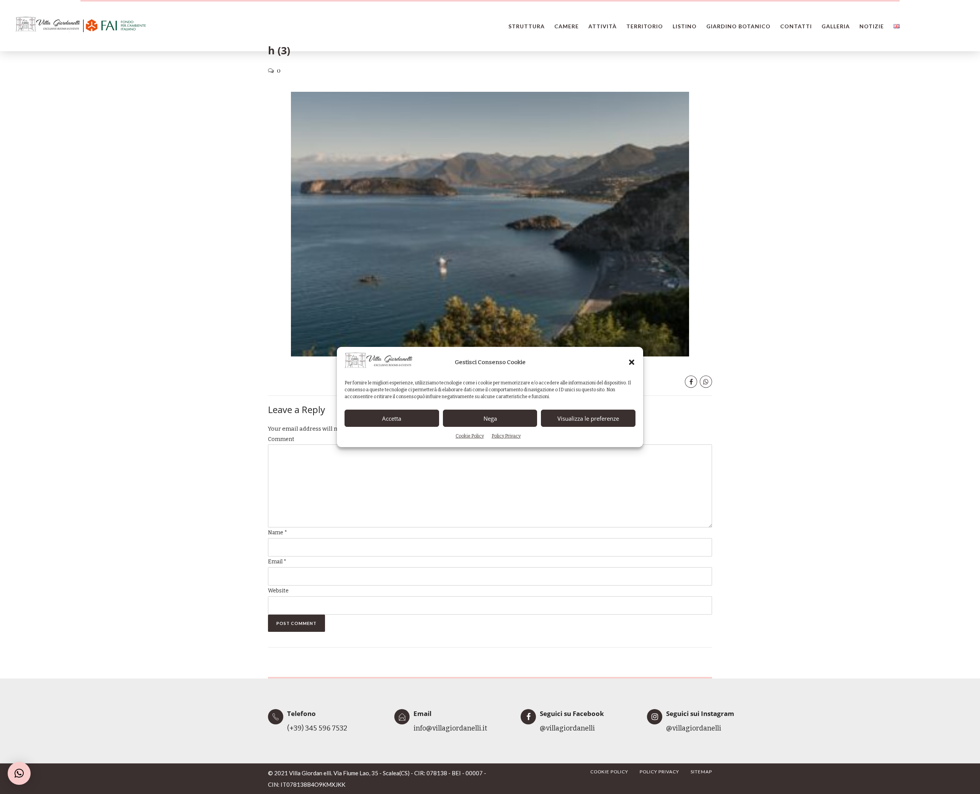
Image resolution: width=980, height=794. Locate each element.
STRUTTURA (526, 26)
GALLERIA (836, 26)
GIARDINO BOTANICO (738, 26)
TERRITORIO (644, 26)
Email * (277, 561)
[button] (631, 362)
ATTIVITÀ (602, 26)
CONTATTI (796, 26)
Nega (490, 418)
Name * (277, 532)
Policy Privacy (506, 436)
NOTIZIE (871, 26)
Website (278, 590)
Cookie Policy (470, 436)
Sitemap (701, 771)
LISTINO (685, 26)
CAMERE (566, 26)
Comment (281, 439)
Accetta (391, 418)
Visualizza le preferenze (588, 418)
